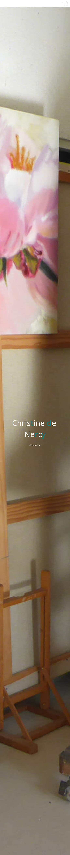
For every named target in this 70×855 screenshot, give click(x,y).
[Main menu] (64, 3)
